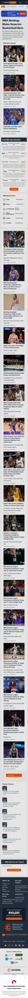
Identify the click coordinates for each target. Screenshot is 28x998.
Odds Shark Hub (15, 994)
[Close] (25, 978)
